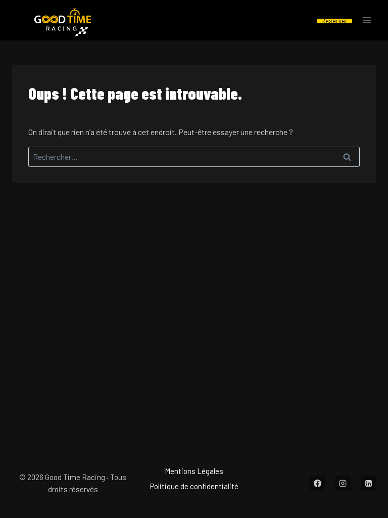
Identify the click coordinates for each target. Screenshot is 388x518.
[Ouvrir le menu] (366, 20)
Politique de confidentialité (194, 486)
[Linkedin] (368, 483)
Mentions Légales (194, 471)
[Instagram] (343, 483)
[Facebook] (317, 483)
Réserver (334, 21)
